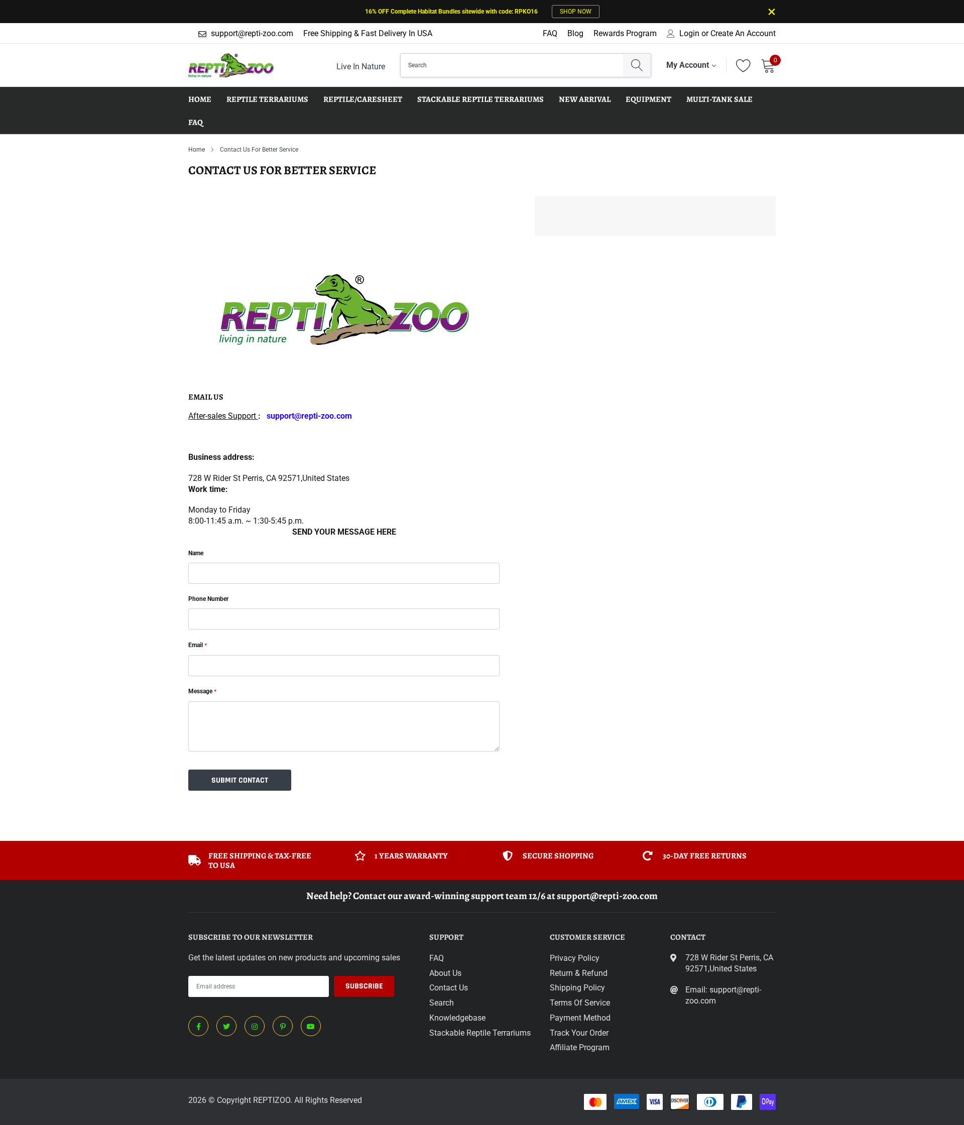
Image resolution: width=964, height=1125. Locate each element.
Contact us (448, 987)
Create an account (743, 34)
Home (196, 149)
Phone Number (208, 598)
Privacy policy (574, 958)
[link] (198, 1026)
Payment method (580, 1018)
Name (195, 553)
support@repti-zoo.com (252, 33)
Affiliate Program (580, 1047)
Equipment (648, 99)
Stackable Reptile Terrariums (480, 99)
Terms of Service (580, 1003)
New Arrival (585, 99)
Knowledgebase (457, 1018)
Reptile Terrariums (267, 99)
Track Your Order (579, 1033)
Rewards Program (625, 33)
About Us (445, 973)
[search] (637, 65)
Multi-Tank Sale (719, 99)
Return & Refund (579, 973)
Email (197, 645)
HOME (199, 99)
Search (441, 1003)
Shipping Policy (577, 987)
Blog (575, 33)
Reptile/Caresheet (362, 99)
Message (202, 691)
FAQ (550, 33)
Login (689, 34)
